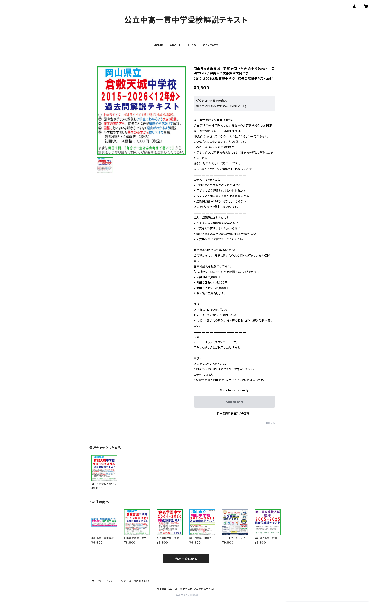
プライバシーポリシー (103, 581)
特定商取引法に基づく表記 (135, 581)
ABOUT (175, 45)
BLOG (192, 45)
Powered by (182, 594)
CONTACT (210, 45)
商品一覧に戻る (186, 559)
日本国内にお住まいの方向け (234, 413)
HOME (158, 45)
